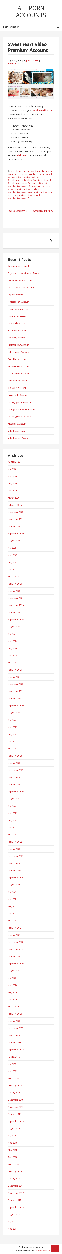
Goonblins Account (17, 359)
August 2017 (14, 1214)
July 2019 (12, 1063)
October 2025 (14, 526)
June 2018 (12, 1142)
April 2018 (12, 1157)
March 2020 (13, 1006)
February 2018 (15, 1171)
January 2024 (14, 676)
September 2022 (16, 791)
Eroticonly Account (17, 330)
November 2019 (16, 1035)
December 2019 (15, 1028)
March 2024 (13, 662)
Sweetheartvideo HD (42, 180)
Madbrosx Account (17, 423)
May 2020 (12, 992)
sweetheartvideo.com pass (20, 192)
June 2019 (12, 1071)
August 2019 (14, 1056)
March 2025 (13, 576)
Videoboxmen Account (19, 438)
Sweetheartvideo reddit (38, 183)
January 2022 (14, 849)
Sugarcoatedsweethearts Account (24, 273)
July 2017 (12, 1221)
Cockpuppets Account (18, 265)
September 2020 (16, 963)
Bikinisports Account (18, 395)
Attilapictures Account (18, 373)
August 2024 (14, 626)
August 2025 (14, 540)
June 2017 (12, 1228)
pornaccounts (32, 60)
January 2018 (14, 1178)
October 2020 (14, 956)
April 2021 (12, 913)
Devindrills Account (17, 323)
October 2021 (14, 870)
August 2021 (14, 884)
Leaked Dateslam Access (19, 210)
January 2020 (14, 1021)
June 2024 (12, 641)
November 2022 (16, 777)
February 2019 (15, 1085)
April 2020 (12, 999)
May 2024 (12, 648)
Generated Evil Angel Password (43, 210)
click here (21, 155)
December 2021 (15, 856)
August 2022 (14, 798)
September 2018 (16, 1121)
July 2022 (12, 805)
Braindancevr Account (18, 344)
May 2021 (12, 906)
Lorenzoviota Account (18, 309)
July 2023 (12, 719)
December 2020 (15, 942)
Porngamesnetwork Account (22, 409)
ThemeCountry (42, 1250)
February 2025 (15, 583)
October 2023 (14, 698)
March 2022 (13, 834)
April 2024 (12, 655)
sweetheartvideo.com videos (30, 195)
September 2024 (16, 619)
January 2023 (14, 762)
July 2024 (12, 633)
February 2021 (15, 927)
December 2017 (15, 1185)
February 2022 (15, 841)
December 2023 (15, 684)
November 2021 (16, 863)
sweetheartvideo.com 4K (19, 186)
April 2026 (12, 490)
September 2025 (16, 533)
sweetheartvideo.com (42, 110)
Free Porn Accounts (16, 63)
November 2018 (16, 1107)
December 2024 (15, 598)
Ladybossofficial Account (20, 280)
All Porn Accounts (31, 11)
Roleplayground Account (20, 416)
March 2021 (13, 920)
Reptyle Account (16, 294)
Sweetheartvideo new (17, 183)
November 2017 (16, 1193)
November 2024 (16, 605)
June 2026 (12, 476)
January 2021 (14, 935)
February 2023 (15, 755)
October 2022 (14, 784)
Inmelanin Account (17, 387)
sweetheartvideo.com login (27, 189)
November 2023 (16, 691)
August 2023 (14, 712)
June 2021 (12, 899)
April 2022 (12, 827)
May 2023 (12, 734)
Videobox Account (16, 430)
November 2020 (16, 949)
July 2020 (12, 977)
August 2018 (14, 1128)
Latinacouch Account (18, 380)
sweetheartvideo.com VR (19, 198)
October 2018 (14, 1114)
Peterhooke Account (18, 316)
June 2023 (12, 727)
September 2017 (16, 1207)
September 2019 (16, 1049)
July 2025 (12, 547)
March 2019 (13, 1078)
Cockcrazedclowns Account (21, 287)
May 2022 (12, 820)
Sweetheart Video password (23, 171)
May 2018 (12, 1149)
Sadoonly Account (16, 337)
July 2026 (12, 469)
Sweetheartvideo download (20, 180)
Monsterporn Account (18, 366)
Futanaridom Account (18, 352)
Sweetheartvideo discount (29, 177)
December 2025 (15, 512)
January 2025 (14, 590)
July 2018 (12, 1135)
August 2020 (14, 970)
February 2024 (15, 669)
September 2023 (16, 705)
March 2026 (13, 497)
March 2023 (13, 748)
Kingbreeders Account (18, 301)
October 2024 (14, 612)
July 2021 (12, 891)
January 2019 (14, 1092)
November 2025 (16, 519)
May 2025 (12, 562)
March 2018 (13, 1164)
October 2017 (14, 1200)
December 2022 (15, 770)
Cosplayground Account (19, 402)
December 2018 (15, 1099)
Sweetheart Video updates (25, 174)
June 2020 (12, 985)
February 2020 (15, 1013)
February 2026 (15, 504)
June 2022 (12, 813)
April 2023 (12, 741)
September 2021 (16, 877)
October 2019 (14, 1042)
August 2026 (14, 461)
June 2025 (12, 555)
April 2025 (12, 569)
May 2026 (12, 483)
